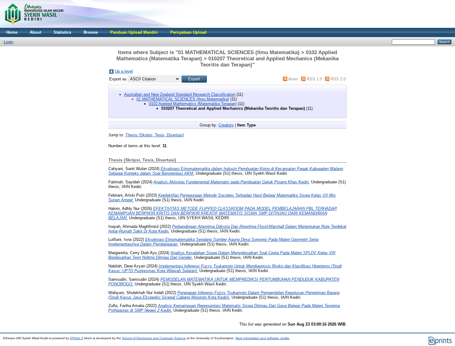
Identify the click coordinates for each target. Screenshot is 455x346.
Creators (226, 125)
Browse (91, 32)
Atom (293, 79)
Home (11, 32)
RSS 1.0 (314, 79)
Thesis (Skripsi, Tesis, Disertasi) (154, 135)
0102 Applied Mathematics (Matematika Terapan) (192, 103)
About (35, 32)
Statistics (62, 32)
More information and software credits (262, 338)
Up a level (124, 71)
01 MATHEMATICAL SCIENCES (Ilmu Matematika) (182, 99)
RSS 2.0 (338, 79)
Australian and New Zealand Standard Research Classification (179, 94)
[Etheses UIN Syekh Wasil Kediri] (33, 26)
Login (8, 42)
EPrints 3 (76, 338)
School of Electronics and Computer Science (154, 338)
